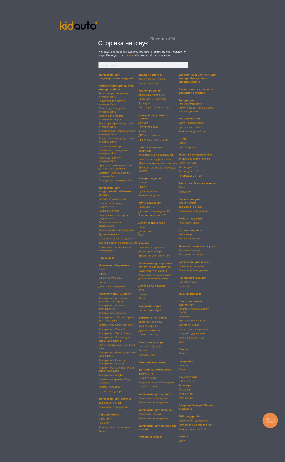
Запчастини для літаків (194, 261)
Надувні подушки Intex (192, 333)
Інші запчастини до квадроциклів (117, 242)
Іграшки (143, 242)
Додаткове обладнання (111, 286)
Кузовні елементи (108, 234)
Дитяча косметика (189, 238)
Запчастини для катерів (114, 398)
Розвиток (184, 286)
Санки (141, 227)
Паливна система (108, 210)
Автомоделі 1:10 (188, 167)
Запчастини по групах (191, 266)
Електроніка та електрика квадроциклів (113, 217)
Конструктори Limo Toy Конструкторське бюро (111, 362)
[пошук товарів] (184, 65)
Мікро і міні (104, 418)
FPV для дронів (189, 416)
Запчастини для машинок (155, 409)
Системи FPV (146, 207)
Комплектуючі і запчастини (114, 427)
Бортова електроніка (152, 317)
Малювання (185, 234)
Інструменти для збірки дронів (156, 382)
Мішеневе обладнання (113, 265)
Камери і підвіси (149, 178)
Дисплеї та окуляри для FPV (196, 424)
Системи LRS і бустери (152, 99)
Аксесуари (185, 385)
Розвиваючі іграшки (192, 277)
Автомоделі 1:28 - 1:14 (192, 171)
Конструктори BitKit (109, 386)
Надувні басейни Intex (192, 337)
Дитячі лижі (145, 231)
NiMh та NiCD (186, 397)
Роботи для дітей (189, 222)
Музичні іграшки (190, 293)
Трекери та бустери (149, 346)
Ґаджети (143, 294)
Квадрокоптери (189, 118)
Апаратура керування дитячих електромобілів (116, 125)
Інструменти (145, 373)
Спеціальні (185, 389)
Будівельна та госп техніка (194, 158)
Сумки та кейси (147, 378)
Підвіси (142, 186)
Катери (183, 436)
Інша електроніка (148, 326)
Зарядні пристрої (150, 74)
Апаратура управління (151, 94)
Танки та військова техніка (197, 183)
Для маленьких (188, 282)
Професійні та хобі (189, 127)
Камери (142, 182)
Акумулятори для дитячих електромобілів (114, 95)
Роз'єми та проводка (110, 146)
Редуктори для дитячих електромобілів (112, 102)
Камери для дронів (149, 195)
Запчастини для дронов (154, 394)
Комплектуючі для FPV (152, 215)
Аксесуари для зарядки (152, 79)
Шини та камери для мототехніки (157, 163)
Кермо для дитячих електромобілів (109, 159)
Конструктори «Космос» (112, 313)
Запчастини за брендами (153, 398)
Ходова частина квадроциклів (116, 230)
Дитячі (182, 440)
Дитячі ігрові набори (150, 251)
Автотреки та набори (191, 254)
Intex (181, 341)
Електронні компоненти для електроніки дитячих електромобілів (197, 78)
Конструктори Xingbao (111, 375)
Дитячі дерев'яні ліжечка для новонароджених (196, 109)
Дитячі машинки (188, 162)
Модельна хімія (147, 386)
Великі (102, 431)
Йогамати (184, 316)
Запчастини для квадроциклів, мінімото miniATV (114, 191)
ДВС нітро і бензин (149, 135)
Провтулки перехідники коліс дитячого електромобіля (115, 167)
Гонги (101, 269)
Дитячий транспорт (151, 222)
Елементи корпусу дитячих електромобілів (114, 174)
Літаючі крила (187, 147)
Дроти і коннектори (149, 330)
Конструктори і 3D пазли (115, 293)
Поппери (103, 282)
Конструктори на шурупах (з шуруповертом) (114, 307)
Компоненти (186, 393)
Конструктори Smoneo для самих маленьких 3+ (114, 339)
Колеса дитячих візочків (152, 270)
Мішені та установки (110, 277)
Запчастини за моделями (113, 407)
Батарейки (186, 361)
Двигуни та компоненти (112, 199)
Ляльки (184, 349)
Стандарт (104, 422)
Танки (182, 187)
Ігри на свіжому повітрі (192, 320)
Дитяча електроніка (151, 285)
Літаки (183, 138)
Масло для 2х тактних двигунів (116, 238)
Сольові (183, 365)
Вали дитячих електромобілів (115, 180)
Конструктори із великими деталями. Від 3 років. (113, 300)
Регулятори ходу (148, 126)
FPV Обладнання (149, 202)
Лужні (182, 369)
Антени (142, 350)
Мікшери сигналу (148, 334)
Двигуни (143, 122)
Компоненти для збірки (192, 131)
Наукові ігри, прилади (151, 247)
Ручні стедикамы (148, 191)
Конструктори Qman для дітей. (116, 324)
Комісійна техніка (150, 436)
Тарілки (102, 273)
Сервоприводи (108, 414)
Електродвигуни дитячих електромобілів (113, 110)
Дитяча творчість (191, 230)
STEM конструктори (110, 391)
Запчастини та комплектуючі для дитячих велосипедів (155, 277)
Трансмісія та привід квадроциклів (110, 205)
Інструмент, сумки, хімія (154, 369)
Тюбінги (142, 235)
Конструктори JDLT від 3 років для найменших (116, 319)
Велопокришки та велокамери (156, 154)
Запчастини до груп (110, 402)
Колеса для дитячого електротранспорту (111, 117)
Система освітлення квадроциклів (110, 224)
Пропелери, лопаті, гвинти (153, 139)
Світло (142, 298)
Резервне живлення (151, 362)
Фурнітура (144, 103)
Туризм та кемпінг (189, 324)
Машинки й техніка (189, 250)
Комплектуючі (146, 354)
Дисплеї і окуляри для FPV (154, 211)
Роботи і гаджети (190, 218)
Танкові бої (185, 191)
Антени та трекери (151, 342)
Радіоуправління (149, 90)
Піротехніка (106, 257)
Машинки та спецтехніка (195, 154)
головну (129, 55)
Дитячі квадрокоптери (191, 122)
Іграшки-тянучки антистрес (154, 255)
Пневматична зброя (149, 310)
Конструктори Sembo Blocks (115, 333)
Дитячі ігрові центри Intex (193, 329)
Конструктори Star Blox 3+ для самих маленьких (116, 369)
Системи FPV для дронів (193, 420)
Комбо (142, 131)
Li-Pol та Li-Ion (187, 381)
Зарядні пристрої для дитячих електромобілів (116, 140)
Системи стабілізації (150, 321)
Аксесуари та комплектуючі (154, 107)
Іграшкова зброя (149, 305)
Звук (141, 289)
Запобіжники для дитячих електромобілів (113, 152)
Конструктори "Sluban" (111, 329)
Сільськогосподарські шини (154, 159)
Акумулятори (188, 376)
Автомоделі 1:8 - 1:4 (190, 175)
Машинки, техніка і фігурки (197, 246)
